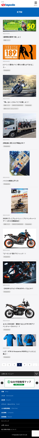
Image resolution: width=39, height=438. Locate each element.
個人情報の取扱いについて (8, 429)
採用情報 (6, 417)
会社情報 (7, 412)
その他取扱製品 (9, 408)
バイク (7, 395)
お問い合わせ (5, 425)
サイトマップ (5, 421)
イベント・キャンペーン (10, 404)
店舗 (4, 391)
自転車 (6, 400)
